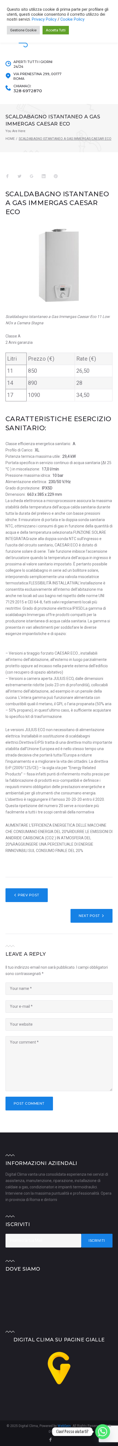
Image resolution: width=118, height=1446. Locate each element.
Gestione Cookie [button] (23, 30)
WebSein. (65, 1426)
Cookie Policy (72, 19)
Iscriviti (97, 1240)
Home (10, 139)
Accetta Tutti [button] (56, 30)
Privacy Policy (45, 19)
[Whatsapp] (102, 1431)
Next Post (89, 916)
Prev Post (28, 895)
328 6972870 (27, 90)
